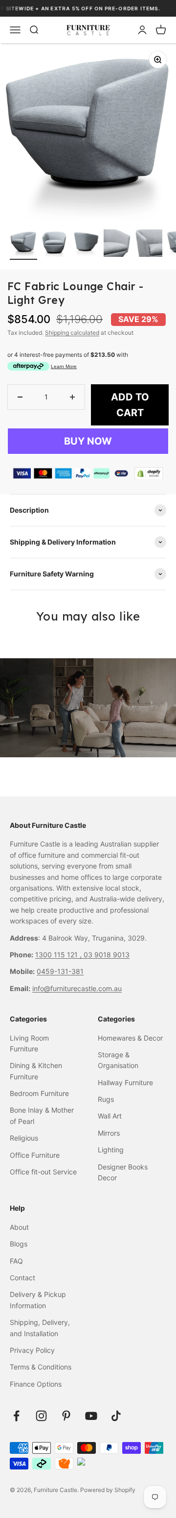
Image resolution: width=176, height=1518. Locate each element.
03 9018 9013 (107, 954)
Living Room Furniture (29, 1043)
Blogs (18, 1244)
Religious (24, 1138)
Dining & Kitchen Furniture (36, 1070)
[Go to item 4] (117, 244)
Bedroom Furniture (39, 1093)
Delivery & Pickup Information (38, 1299)
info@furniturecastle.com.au (77, 988)
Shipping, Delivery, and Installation (40, 1327)
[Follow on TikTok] (116, 1415)
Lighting (111, 1149)
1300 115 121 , (59, 954)
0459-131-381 (60, 971)
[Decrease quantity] (20, 397)
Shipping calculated (72, 332)
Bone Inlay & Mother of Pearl (42, 1115)
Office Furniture (35, 1155)
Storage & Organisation (118, 1060)
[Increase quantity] (72, 397)
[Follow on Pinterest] (66, 1415)
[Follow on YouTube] (91, 1415)
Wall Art (110, 1116)
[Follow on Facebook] (16, 1415)
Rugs (106, 1099)
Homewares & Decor (130, 1038)
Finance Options (36, 1384)
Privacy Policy (32, 1350)
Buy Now (88, 441)
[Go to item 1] (23, 244)
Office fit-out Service (43, 1172)
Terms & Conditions (40, 1367)
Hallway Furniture (125, 1082)
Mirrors (109, 1133)
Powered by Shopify (107, 1489)
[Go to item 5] (148, 244)
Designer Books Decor (123, 1172)
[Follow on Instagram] (41, 1415)
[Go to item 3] (86, 244)
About (19, 1227)
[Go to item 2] (54, 244)
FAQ (16, 1261)
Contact (22, 1277)
